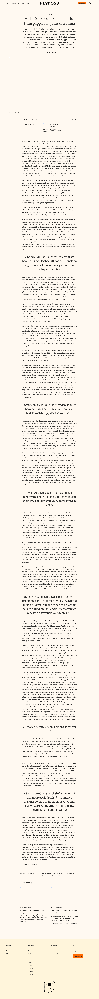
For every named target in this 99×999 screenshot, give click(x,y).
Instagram (75, 951)
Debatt (30, 957)
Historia (14, 3)
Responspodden (55, 954)
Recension (49, 14)
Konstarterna (21, 3)
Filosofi (27, 3)
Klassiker (22, 907)
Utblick (30, 954)
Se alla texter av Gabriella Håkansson (53, 876)
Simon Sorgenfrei (28, 907)
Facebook (75, 948)
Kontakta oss (54, 951)
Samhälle (8, 3)
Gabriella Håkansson (52, 52)
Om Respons (54, 945)
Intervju (30, 971)
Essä (29, 948)
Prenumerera (82, 3)
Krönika (30, 968)
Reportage (31, 974)
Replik (30, 960)
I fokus (30, 965)
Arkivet (53, 957)
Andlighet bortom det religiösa (32, 910)
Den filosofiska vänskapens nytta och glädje (65, 911)
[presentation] (34, 896)
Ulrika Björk (59, 907)
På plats (30, 962)
